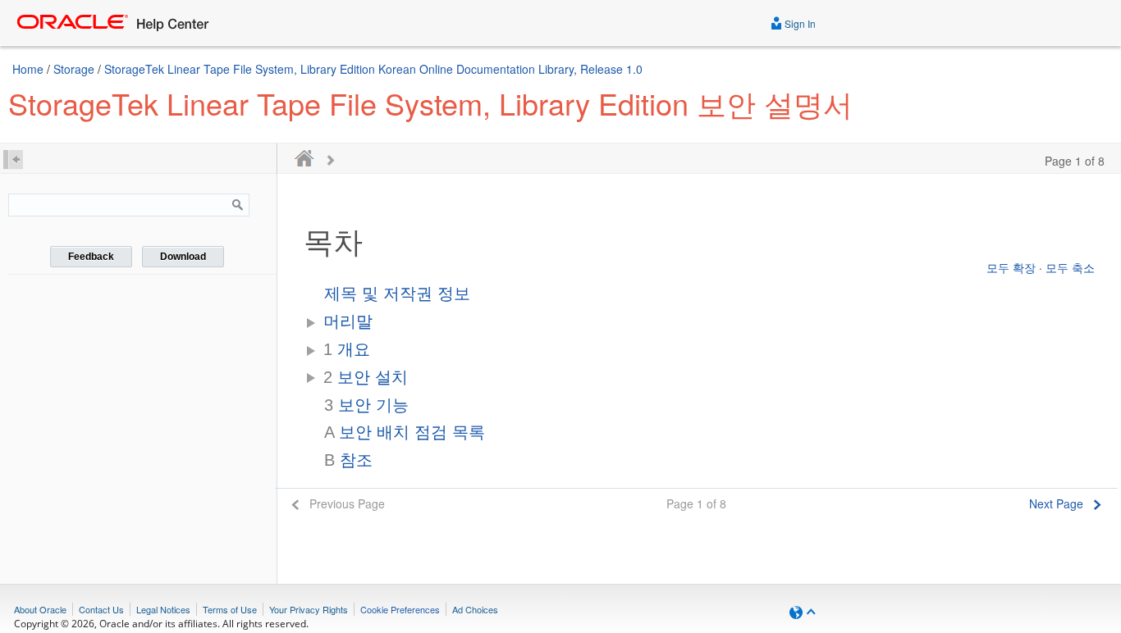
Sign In (799, 23)
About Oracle (40, 609)
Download (183, 256)
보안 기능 (366, 405)
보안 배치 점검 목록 (404, 432)
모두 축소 (1070, 267)
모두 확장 (1011, 267)
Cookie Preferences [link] (400, 609)
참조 (348, 460)
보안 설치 (365, 377)
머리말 (348, 321)
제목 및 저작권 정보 (397, 294)
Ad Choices (475, 609)
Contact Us (101, 609)
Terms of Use (230, 609)
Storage (73, 69)
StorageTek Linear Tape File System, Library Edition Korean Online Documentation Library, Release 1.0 (373, 69)
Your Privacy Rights (308, 609)
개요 (346, 349)
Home (27, 69)
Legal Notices (163, 609)
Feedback (91, 256)
